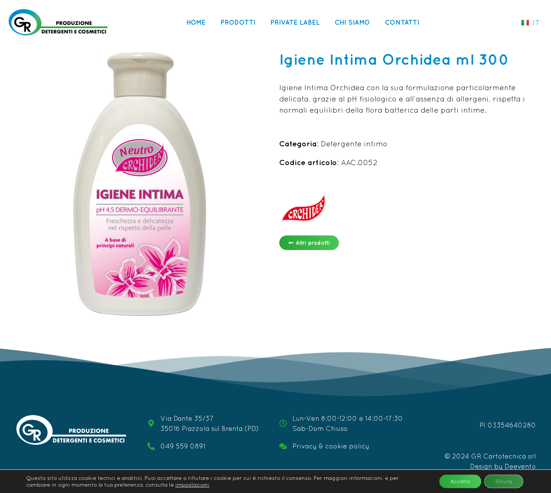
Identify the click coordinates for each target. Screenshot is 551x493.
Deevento (520, 466)
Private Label (295, 22)
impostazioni (192, 485)
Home (195, 22)
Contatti (402, 22)
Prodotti (237, 22)
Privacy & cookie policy (330, 446)
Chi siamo (352, 22)
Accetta (460, 481)
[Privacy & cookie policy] (283, 446)
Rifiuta (504, 481)
